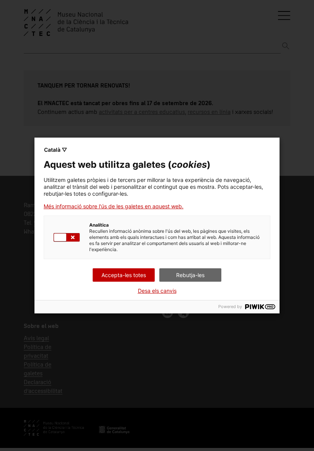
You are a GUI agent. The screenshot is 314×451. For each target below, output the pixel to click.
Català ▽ (55, 149)
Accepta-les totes (123, 275)
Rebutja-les (190, 275)
